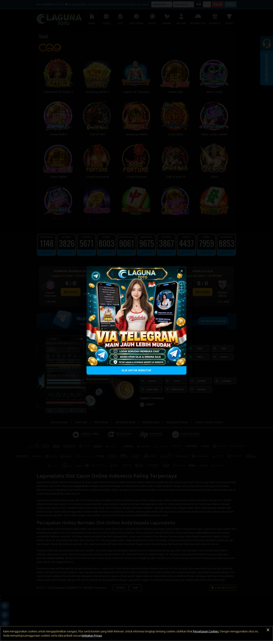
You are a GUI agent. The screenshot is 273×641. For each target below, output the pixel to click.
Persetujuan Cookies (206, 631)
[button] (181, 271)
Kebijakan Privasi (92, 635)
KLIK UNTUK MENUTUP (136, 370)
